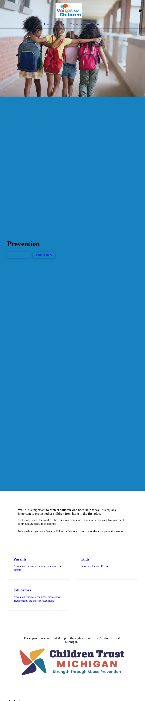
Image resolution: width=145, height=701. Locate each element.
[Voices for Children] (69, 10)
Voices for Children (87, 24)
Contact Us (18, 255)
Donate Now (43, 255)
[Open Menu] (140, 10)
